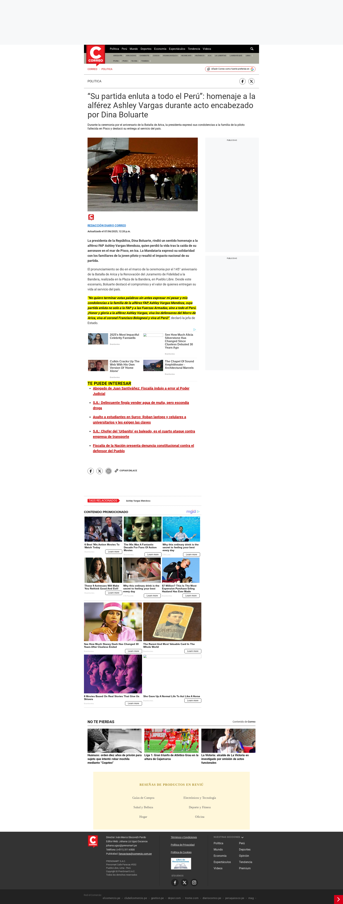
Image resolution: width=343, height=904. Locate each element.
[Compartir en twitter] (251, 81)
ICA (209, 56)
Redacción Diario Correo (107, 225)
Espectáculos (177, 48)
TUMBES (145, 61)
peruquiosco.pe (234, 898)
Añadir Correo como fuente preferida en (230, 69)
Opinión (244, 855)
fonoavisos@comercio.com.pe (135, 853)
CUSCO (156, 56)
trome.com (191, 898)
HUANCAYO (186, 56)
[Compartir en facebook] (242, 81)
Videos (207, 48)
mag (250, 898)
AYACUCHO (131, 56)
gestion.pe (157, 898)
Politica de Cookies (181, 852)
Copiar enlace (128, 470)
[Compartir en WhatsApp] (108, 471)
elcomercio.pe (111, 898)
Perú (124, 48)
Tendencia (194, 48)
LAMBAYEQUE (236, 56)
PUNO (125, 61)
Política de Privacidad (183, 844)
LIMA (248, 56)
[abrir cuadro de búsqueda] (252, 49)
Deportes (146, 48)
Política (114, 48)
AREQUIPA (117, 56)
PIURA (116, 61)
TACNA (134, 61)
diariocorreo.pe (212, 898)
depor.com (174, 898)
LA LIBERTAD (220, 56)
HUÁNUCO (199, 56)
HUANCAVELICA (170, 56)
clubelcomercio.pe (135, 898)
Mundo (134, 48)
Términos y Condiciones (184, 837)
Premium (245, 868)
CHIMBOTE (144, 56)
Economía (160, 48)
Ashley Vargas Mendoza (138, 501)
